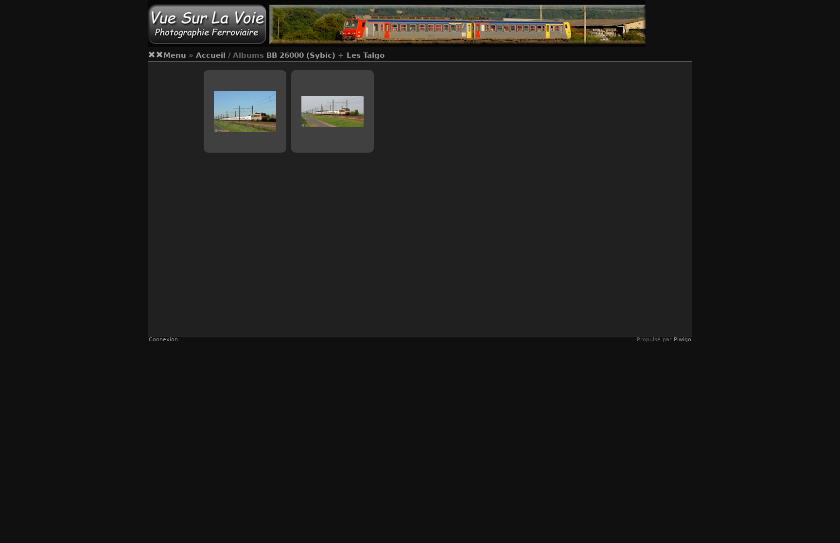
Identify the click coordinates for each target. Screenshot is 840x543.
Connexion (163, 339)
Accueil (211, 55)
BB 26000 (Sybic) (300, 55)
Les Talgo (366, 55)
